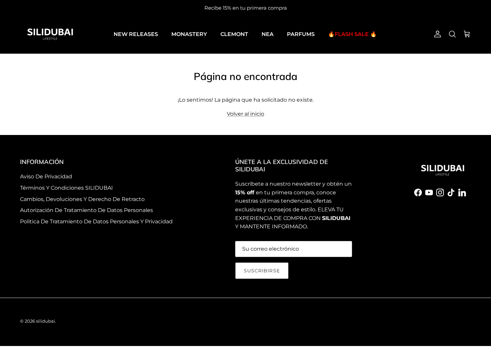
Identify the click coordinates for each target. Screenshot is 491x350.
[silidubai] (50, 34)
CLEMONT (234, 34)
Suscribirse (262, 271)
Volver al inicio (245, 114)
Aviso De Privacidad (46, 176)
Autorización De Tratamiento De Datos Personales (86, 210)
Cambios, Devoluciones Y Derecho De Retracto (82, 199)
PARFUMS (301, 34)
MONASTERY (189, 34)
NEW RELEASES (136, 34)
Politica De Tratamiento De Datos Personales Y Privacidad (96, 221)
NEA (268, 34)
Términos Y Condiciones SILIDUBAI (66, 188)
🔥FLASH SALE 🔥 (352, 34)
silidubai (45, 321)
